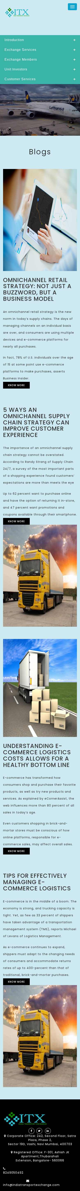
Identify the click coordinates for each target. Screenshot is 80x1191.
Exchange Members (21, 59)
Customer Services (20, 79)
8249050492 (13, 1173)
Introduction (14, 40)
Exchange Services (20, 49)
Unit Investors (16, 69)
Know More (16, 385)
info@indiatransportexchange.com (31, 1185)
